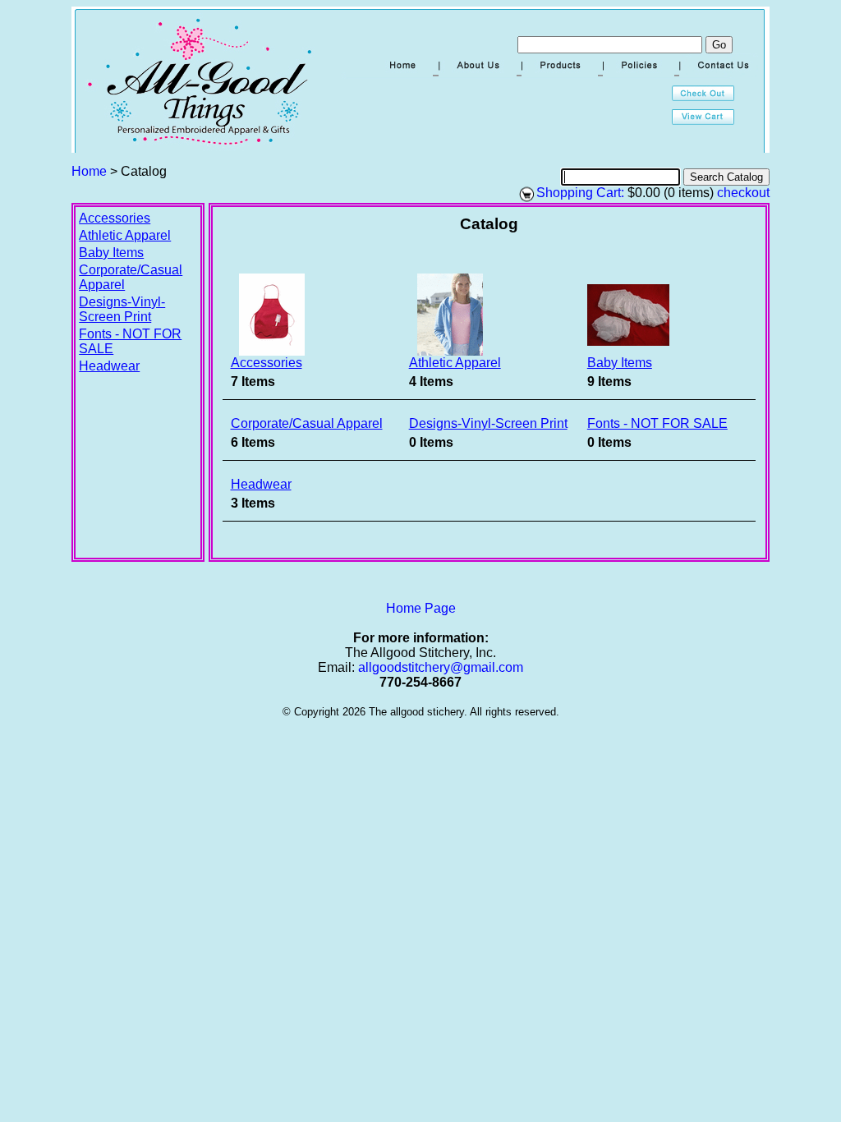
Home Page (421, 608)
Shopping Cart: (580, 193)
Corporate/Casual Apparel (307, 423)
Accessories (114, 218)
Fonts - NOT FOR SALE (657, 423)
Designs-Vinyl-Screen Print (122, 309)
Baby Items (111, 253)
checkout (743, 193)
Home (89, 171)
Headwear (109, 366)
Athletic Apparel (125, 235)
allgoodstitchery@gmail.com (440, 667)
